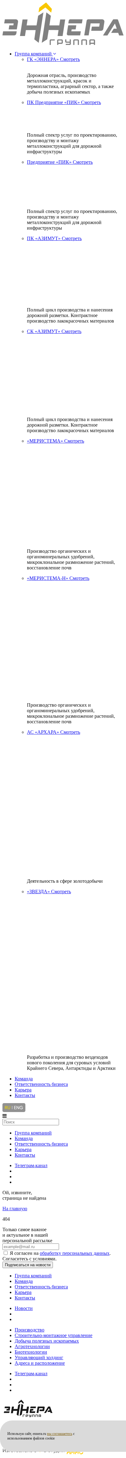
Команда (24, 1078)
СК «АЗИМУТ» (54, 331)
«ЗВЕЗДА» (49, 891)
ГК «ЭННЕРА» (53, 59)
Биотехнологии (31, 1352)
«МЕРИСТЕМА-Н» (58, 578)
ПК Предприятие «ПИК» (64, 102)
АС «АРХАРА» (53, 732)
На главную (14, 1208)
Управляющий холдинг (39, 1357)
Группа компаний (34, 53)
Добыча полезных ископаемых (47, 1341)
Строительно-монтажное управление (53, 1335)
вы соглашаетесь (59, 1434)
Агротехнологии (32, 1346)
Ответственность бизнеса (41, 1084)
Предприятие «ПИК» (60, 162)
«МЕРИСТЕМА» (55, 441)
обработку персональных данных (74, 1253)
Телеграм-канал (31, 1165)
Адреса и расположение (40, 1363)
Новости (24, 1308)
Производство (29, 1329)
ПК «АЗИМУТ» (54, 238)
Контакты (25, 1095)
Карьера (23, 1089)
